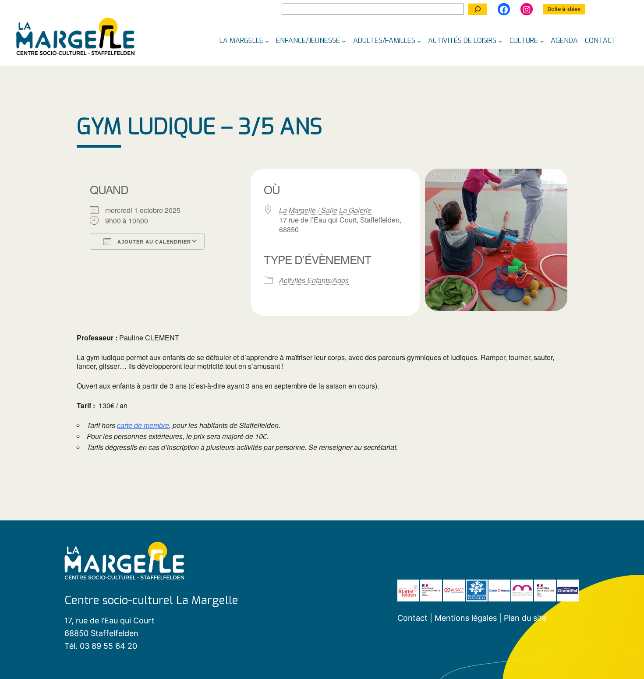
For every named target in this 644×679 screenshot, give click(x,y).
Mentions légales (467, 617)
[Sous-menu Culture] (542, 41)
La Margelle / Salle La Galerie (325, 210)
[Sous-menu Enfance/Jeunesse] (344, 41)
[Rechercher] (477, 9)
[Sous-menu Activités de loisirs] (500, 41)
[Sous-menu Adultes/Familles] (419, 41)
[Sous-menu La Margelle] (267, 41)
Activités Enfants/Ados (314, 280)
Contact (412, 617)
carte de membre (143, 425)
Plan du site (525, 617)
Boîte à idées (564, 9)
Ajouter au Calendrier (153, 241)
